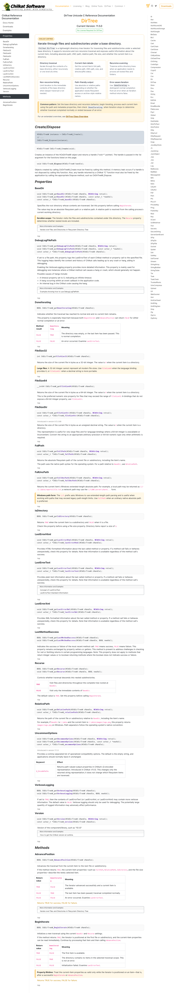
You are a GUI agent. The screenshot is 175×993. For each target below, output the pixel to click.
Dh (152, 79)
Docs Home (8, 22)
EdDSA (153, 100)
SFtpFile (154, 243)
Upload (153, 288)
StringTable (155, 270)
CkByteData (155, 55)
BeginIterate (7, 105)
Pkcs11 (153, 202)
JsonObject (155, 154)
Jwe (152, 157)
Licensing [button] (77, 6)
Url (152, 291)
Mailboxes (154, 169)
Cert (152, 43)
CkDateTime (155, 58)
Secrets (154, 229)
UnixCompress (156, 285)
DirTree (153, 82)
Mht (152, 178)
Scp (152, 226)
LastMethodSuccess (11, 77)
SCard (153, 220)
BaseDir (6, 41)
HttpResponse (156, 139)
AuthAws (154, 22)
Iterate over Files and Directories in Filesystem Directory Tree (64, 230)
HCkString (93, 194)
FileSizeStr (7, 56)
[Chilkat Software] (27, 6)
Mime (153, 181)
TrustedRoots (156, 282)
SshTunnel (154, 258)
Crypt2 (153, 70)
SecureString (156, 232)
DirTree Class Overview (77, 116)
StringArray (155, 264)
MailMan (154, 172)
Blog (87, 6)
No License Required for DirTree (89, 30)
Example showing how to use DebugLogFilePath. (59, 292)
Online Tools (96, 6)
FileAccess (155, 109)
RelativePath (8, 83)
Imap (153, 142)
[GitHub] (152, 6)
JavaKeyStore (156, 145)
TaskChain (155, 279)
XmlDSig (154, 303)
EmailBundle (155, 106)
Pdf (152, 193)
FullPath (6, 59)
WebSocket (155, 294)
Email (153, 103)
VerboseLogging (9, 89)
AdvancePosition (9, 102)
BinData (154, 34)
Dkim (153, 85)
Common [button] (119, 6)
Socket (153, 246)
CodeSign (154, 64)
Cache (153, 40)
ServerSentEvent (157, 234)
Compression (156, 67)
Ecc (152, 97)
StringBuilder (156, 267)
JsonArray (154, 151)
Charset (154, 52)
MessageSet (155, 175)
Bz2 (152, 37)
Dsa (152, 91)
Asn (152, 20)
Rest (152, 214)
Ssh (152, 252)
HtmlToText (155, 124)
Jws (152, 160)
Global (153, 115)
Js (151, 148)
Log (152, 166)
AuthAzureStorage (158, 28)
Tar (152, 273)
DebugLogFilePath (10, 44)
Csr (152, 73)
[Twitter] (156, 6)
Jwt (152, 163)
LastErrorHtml (8, 68)
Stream (153, 261)
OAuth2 (153, 190)
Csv (152, 76)
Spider (153, 249)
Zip (152, 312)
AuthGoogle (155, 31)
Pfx (152, 199)
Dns (152, 88)
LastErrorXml (8, 74)
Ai (151, 17)
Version (6, 91)
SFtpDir (153, 240)
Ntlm (152, 184)
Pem (152, 196)
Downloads (166, 6)
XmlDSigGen (155, 306)
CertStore (154, 49)
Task (152, 276)
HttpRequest (155, 136)
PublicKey (154, 211)
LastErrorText (8, 71)
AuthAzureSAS (156, 25)
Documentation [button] (62, 6)
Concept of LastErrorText (50, 590)
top (38, 236)
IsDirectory (7, 65)
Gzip (152, 118)
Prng (152, 208)
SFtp (152, 237)
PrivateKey (155, 205)
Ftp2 (152, 112)
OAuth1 (153, 187)
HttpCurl (154, 133)
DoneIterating (8, 47)
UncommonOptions (11, 86)
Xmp (152, 309)
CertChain (154, 46)
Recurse (6, 80)
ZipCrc (153, 315)
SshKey (153, 255)
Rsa (152, 217)
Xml (152, 297)
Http (152, 130)
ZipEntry (154, 318)
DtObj (153, 94)
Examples (7, 30)
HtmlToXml (155, 127)
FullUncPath (7, 62)
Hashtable (154, 121)
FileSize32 (7, 50)
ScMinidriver (155, 223)
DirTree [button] (107, 6)
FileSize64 (7, 53)
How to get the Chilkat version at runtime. (56, 835)
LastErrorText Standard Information (54, 593)
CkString (154, 61)
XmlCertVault (156, 300)
